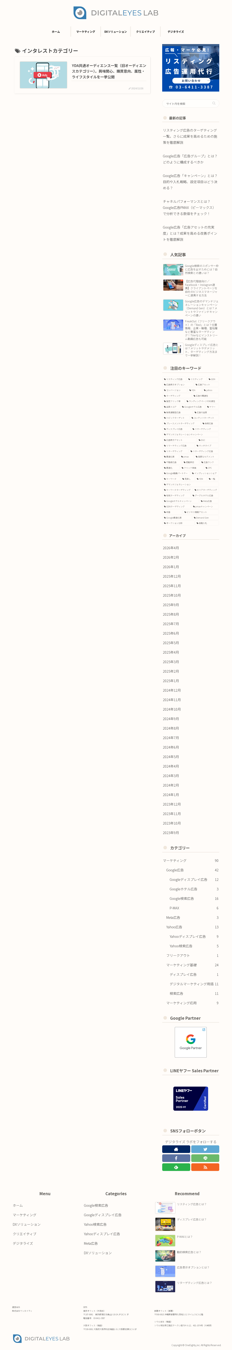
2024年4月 (171, 766)
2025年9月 (171, 604)
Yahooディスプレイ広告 (194, 936)
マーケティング (191, 860)
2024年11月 (172, 699)
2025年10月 (172, 595)
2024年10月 (172, 709)
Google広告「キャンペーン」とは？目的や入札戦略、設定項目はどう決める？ (190, 181)
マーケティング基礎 (192, 964)
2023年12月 (172, 804)
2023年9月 (171, 832)
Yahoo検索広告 (194, 945)
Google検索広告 (194, 898)
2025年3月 (171, 661)
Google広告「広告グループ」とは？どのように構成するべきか (190, 158)
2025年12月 (172, 576)
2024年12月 (172, 690)
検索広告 (194, 993)
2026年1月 (171, 566)
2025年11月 (172, 585)
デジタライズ (23, 1243)
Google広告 (192, 869)
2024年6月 (171, 747)
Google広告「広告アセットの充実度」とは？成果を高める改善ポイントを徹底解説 (190, 233)
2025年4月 (171, 652)
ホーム (18, 1205)
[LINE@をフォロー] (205, 1158)
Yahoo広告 (192, 926)
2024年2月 (171, 785)
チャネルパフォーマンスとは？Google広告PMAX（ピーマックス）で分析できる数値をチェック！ (189, 207)
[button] (214, 103)
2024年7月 (171, 737)
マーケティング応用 (192, 1002)
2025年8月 (171, 614)
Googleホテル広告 (194, 888)
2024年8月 (171, 728)
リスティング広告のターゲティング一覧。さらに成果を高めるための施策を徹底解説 (190, 136)
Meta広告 (192, 917)
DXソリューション (27, 1224)
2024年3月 (171, 775)
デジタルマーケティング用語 (194, 983)
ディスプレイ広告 (194, 974)
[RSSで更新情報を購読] (205, 1167)
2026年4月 (171, 547)
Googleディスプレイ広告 (194, 879)
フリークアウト (192, 955)
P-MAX (194, 907)
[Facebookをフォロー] (176, 1158)
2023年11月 (172, 813)
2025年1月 (171, 680)
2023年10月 (172, 823)
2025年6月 (171, 633)
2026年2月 (171, 557)
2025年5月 (171, 642)
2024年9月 (171, 718)
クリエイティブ (24, 1233)
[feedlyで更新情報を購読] (176, 1167)
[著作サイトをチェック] (176, 1149)
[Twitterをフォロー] (205, 1149)
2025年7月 (171, 623)
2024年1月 (171, 794)
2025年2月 (171, 671)
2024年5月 (171, 756)
